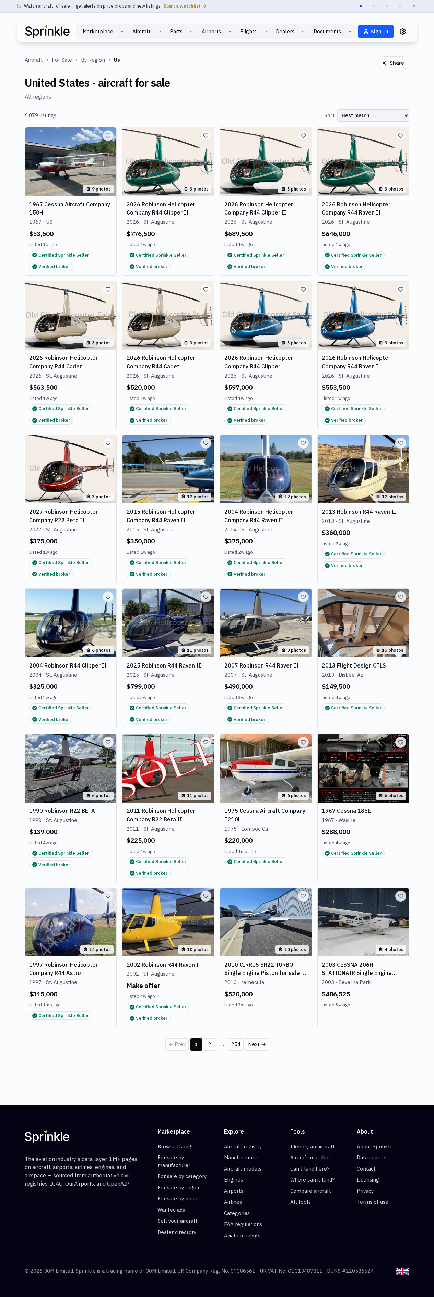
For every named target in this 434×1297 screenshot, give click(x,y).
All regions (38, 96)
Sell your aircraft (177, 1221)
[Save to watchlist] (108, 135)
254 (236, 1044)
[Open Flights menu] (265, 31)
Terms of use (372, 1202)
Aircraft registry (243, 1146)
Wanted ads (171, 1210)
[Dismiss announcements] (414, 6)
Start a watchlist (182, 6)
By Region (93, 60)
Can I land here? (309, 1168)
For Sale (62, 60)
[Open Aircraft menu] (159, 31)
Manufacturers (241, 1157)
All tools (300, 1202)
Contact (366, 1168)
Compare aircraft (310, 1191)
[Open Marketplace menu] (122, 31)
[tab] (360, 6)
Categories (237, 1213)
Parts (176, 31)
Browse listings (175, 1146)
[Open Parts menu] (191, 31)
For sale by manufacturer (173, 1161)
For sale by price (177, 1198)
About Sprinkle (375, 1146)
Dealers (285, 31)
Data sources (372, 1157)
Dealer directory (176, 1232)
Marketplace (98, 31)
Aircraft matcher (310, 1157)
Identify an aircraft (312, 1146)
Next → (257, 1044)
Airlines (233, 1202)
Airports (211, 31)
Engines (233, 1179)
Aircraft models (242, 1168)
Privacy (365, 1191)
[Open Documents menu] (350, 31)
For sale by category (182, 1176)
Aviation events (242, 1235)
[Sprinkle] (47, 31)
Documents (327, 31)
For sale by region (179, 1187)
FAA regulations (243, 1224)
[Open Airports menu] (229, 31)
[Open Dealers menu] (303, 31)
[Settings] (403, 31)
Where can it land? (312, 1179)
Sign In (379, 31)
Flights (248, 31)
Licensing (368, 1179)
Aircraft (141, 31)
